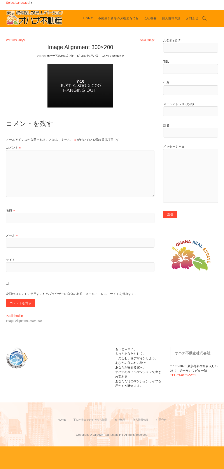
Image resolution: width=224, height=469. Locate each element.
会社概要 (150, 18)
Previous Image (15, 40)
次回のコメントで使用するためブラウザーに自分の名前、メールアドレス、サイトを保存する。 (72, 294)
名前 (10, 210)
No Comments (114, 56)
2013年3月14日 (89, 56)
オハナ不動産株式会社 (59, 56)
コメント (13, 147)
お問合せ (192, 18)
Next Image (147, 40)
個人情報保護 (171, 18)
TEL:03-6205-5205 (183, 375)
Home (88, 18)
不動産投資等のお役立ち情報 (118, 18)
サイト (10, 259)
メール (12, 235)
